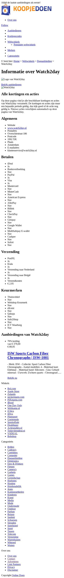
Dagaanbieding (44, 61)
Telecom (11, 534)
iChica (10, 411)
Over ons (11, 20)
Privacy (11, 567)
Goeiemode (13, 419)
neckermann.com (15, 397)
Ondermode (13, 506)
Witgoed (11, 542)
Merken (11, 50)
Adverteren (12, 561)
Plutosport (12, 416)
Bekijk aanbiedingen (11, 84)
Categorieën (13, 55)
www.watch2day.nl (17, 128)
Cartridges (12, 452)
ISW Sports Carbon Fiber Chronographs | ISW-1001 (28, 355)
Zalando (11, 394)
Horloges (11, 480)
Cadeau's (11, 449)
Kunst (10, 497)
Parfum (11, 511)
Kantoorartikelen (15, 492)
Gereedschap (13, 478)
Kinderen (12, 494)
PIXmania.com (14, 399)
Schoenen (12, 520)
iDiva (10, 414)
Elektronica (13, 461)
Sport (10, 528)
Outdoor (11, 508)
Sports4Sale (13, 422)
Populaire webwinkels (24, 44)
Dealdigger (12, 425)
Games (10, 475)
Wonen (10, 545)
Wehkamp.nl (13, 408)
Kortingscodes (14, 36)
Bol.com (11, 388)
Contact (11, 558)
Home (17, 61)
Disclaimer (12, 570)
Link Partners (14, 564)
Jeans (10, 489)
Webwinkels (13, 41)
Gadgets (11, 472)
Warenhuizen (13, 539)
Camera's (11, 469)
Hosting (11, 483)
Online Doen (18, 575)
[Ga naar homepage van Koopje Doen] (26, 14)
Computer (12, 455)
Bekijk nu (12, 378)
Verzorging (12, 537)
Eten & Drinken (15, 463)
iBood (10, 402)
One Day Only (14, 405)
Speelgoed (12, 525)
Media (10, 500)
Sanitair (11, 517)
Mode (10, 503)
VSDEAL (12, 433)
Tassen (10, 531)
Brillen (10, 447)
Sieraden (11, 522)
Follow (4, 25)
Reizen (10, 514)
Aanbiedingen (14, 30)
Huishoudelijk (14, 486)
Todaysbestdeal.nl (16, 430)
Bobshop (11, 436)
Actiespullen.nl (14, 428)
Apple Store (13, 391)
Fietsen (10, 466)
